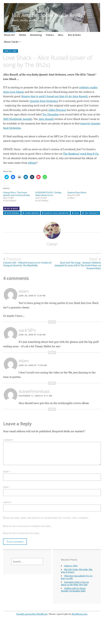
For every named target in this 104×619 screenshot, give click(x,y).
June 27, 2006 (10, 51)
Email (6, 487)
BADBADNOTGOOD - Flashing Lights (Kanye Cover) (48, 193)
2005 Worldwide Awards (17, 119)
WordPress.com (79, 613)
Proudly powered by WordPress (31, 613)
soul (76, 213)
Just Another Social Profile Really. (48, 15)
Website (7, 502)
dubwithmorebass (34, 391)
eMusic (32, 162)
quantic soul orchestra (56, 213)
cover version (32, 213)
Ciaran (52, 244)
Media (22, 34)
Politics (50, 34)
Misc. (61, 34)
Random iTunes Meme (77, 192)
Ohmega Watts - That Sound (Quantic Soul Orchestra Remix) (16, 193)
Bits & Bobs (74, 34)
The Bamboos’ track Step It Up (80, 153)
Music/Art (9, 34)
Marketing (36, 34)
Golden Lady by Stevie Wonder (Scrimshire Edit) (73, 589)
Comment (8, 440)
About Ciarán (11, 41)
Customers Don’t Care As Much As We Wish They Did (75, 583)
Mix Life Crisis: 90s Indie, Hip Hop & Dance (76, 570)
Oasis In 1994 (70, 565)
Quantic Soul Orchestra (44, 101)
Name (6, 471)
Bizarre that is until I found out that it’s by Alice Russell (54, 96)
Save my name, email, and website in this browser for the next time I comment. (47, 518)
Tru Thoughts (50, 114)
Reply (52, 322)
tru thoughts (91, 213)
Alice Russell (46, 119)
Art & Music (12, 209)
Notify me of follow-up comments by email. (28, 526)
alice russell (13, 213)
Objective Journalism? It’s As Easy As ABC (76, 577)
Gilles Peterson (57, 110)
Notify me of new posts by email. (23, 533)
